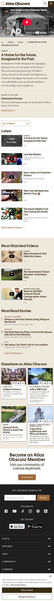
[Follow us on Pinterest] (38, 511)
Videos (20, 42)
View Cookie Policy (18, 585)
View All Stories (13, 353)
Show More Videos (12, 227)
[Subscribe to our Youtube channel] (14, 511)
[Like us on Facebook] (6, 511)
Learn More (27, 477)
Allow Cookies (27, 590)
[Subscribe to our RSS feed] (45, 511)
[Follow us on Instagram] (30, 511)
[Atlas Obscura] (16, 4)
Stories (11, 42)
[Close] (50, 576)
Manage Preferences (27, 597)
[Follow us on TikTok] (22, 511)
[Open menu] (51, 3)
